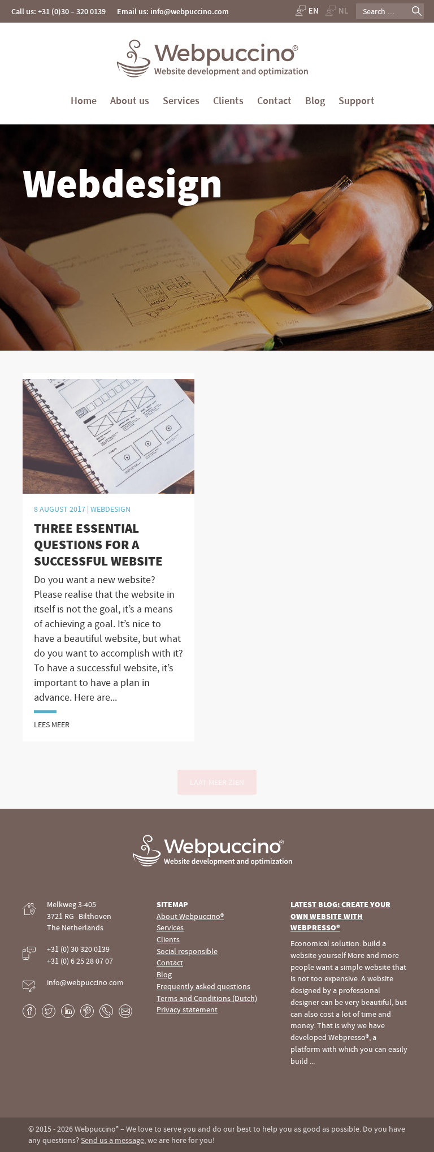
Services (181, 100)
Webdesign (110, 509)
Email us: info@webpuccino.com (173, 11)
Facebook (29, 1011)
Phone (106, 1011)
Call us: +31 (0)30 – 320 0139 (58, 11)
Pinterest (87, 1011)
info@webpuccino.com (85, 982)
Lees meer (52, 724)
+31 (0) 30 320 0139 (78, 949)
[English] (306, 10)
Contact (274, 100)
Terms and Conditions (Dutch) (207, 998)
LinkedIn (68, 1011)
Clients (228, 100)
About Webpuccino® (190, 916)
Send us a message (112, 1140)
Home (84, 100)
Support (356, 100)
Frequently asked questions (203, 986)
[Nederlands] (337, 10)
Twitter (48, 1011)
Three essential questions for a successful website (98, 544)
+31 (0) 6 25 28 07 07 (80, 961)
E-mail (125, 1011)
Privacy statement (187, 1009)
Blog (315, 100)
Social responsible (187, 951)
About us (129, 100)
